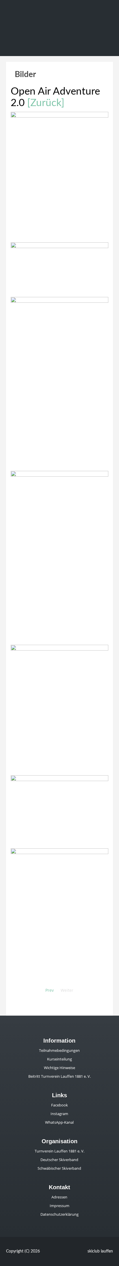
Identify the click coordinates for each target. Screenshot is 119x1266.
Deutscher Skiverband (59, 1159)
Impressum (59, 1205)
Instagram (59, 1113)
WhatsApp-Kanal (59, 1122)
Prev (49, 990)
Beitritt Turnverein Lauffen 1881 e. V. (59, 1076)
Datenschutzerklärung (59, 1214)
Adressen (59, 1197)
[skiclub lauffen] (59, 24)
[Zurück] (45, 103)
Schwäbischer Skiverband (59, 1168)
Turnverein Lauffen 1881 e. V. (59, 1151)
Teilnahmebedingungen (59, 1050)
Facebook (59, 1105)
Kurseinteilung (59, 1059)
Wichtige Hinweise (59, 1067)
